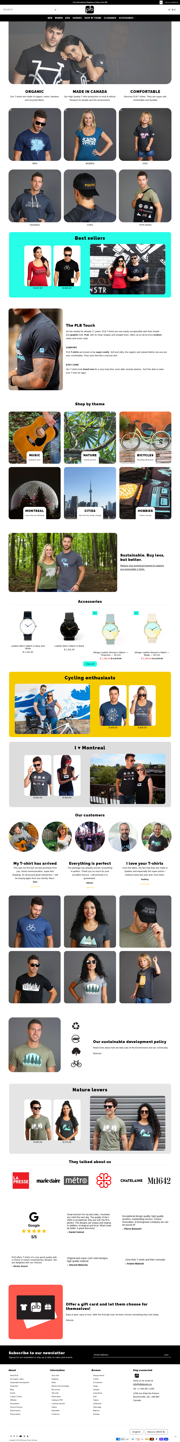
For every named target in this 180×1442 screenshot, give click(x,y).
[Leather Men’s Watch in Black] (69, 626)
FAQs (54, 1382)
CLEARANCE (110, 18)
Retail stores (56, 1396)
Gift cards (55, 1393)
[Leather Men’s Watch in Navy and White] (28, 626)
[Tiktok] (27, 1436)
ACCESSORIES (126, 18)
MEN (50, 18)
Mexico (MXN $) (171, 2)
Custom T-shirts (16, 1396)
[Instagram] (24, 1436)
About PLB (14, 1375)
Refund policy (15, 1410)
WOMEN (59, 18)
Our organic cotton (17, 1379)
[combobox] (27, 9)
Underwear (97, 1403)
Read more (97, 1053)
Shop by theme (98, 1375)
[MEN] (35, 134)
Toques (96, 1400)
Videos (54, 1407)
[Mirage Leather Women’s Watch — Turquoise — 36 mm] (110, 629)
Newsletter (55, 1410)
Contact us (55, 1414)
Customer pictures (58, 1403)
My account (56, 1389)
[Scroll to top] (175, 1436)
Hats (95, 1396)
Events (12, 1393)
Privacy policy (15, 1414)
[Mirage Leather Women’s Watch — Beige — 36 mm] (152, 629)
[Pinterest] (14, 1436)
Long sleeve (97, 1393)
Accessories (90, 601)
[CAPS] (90, 196)
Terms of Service (16, 1407)
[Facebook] (10, 1436)
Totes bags (97, 1407)
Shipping (55, 1379)
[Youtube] (20, 1436)
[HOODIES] (35, 196)
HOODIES (77, 18)
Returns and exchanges (60, 1386)
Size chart (55, 1375)
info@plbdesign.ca (142, 1384)
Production (14, 1386)
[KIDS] (145, 134)
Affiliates (13, 1400)
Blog (12, 1389)
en (161, 2)
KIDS (67, 18)
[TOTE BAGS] (145, 196)
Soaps (95, 1386)
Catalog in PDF (57, 1400)
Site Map (34, 1440)
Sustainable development (19, 1382)
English (136, 1432)
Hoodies (96, 1389)
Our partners (14, 1403)
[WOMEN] (90, 134)
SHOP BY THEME (92, 18)
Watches (96, 1410)
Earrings (96, 1414)
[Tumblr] (17, 1436)
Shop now (69, 1320)
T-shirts (96, 1379)
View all (90, 664)
